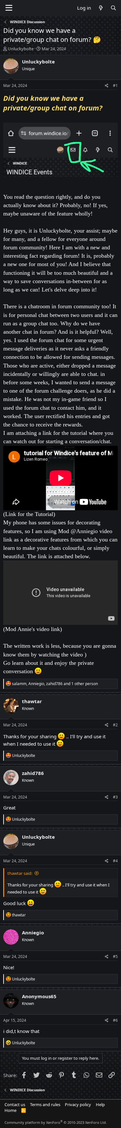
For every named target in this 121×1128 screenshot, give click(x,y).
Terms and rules (45, 1104)
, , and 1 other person (55, 683)
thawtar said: (19, 873)
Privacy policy (78, 1104)
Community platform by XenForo (56, 1122)
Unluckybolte (21, 49)
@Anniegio (84, 531)
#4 (115, 861)
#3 (115, 797)
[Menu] (8, 8)
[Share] (107, 86)
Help (100, 1104)
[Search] (113, 8)
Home (10, 1110)
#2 (115, 725)
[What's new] (100, 8)
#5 (115, 956)
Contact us (15, 1104)
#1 (115, 85)
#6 (115, 1020)
